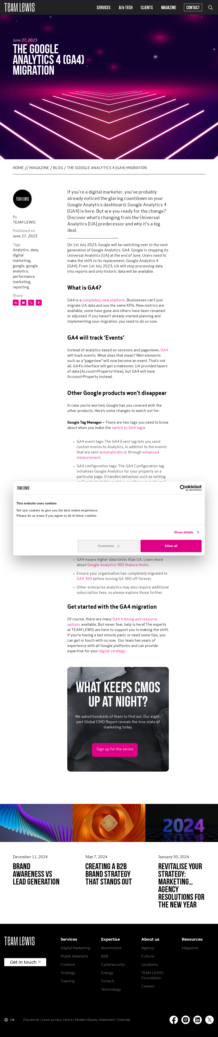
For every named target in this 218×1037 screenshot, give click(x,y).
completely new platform (103, 300)
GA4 (164, 350)
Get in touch (23, 962)
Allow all (171, 546)
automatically (111, 452)
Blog (58, 168)
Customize (106, 546)
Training (68, 981)
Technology (111, 989)
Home (18, 168)
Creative (68, 965)
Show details (183, 532)
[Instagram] (185, 1020)
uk (12, 1020)
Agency (147, 948)
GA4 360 (84, 579)
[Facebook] (173, 1020)
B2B (104, 956)
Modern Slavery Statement (95, 1020)
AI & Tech (125, 7)
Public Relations (74, 956)
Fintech (107, 981)
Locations (149, 965)
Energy (107, 973)
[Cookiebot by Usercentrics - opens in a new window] (183, 488)
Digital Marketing (75, 948)
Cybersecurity (113, 965)
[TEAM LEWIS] (19, 7)
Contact (193, 7)
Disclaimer (31, 1020)
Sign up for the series (114, 749)
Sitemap (124, 1020)
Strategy (68, 973)
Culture (147, 956)
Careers (147, 986)
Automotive (111, 948)
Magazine (168, 7)
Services (103, 7)
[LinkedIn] (197, 1020)
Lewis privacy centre (57, 1020)
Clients (147, 7)
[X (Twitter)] (209, 1020)
